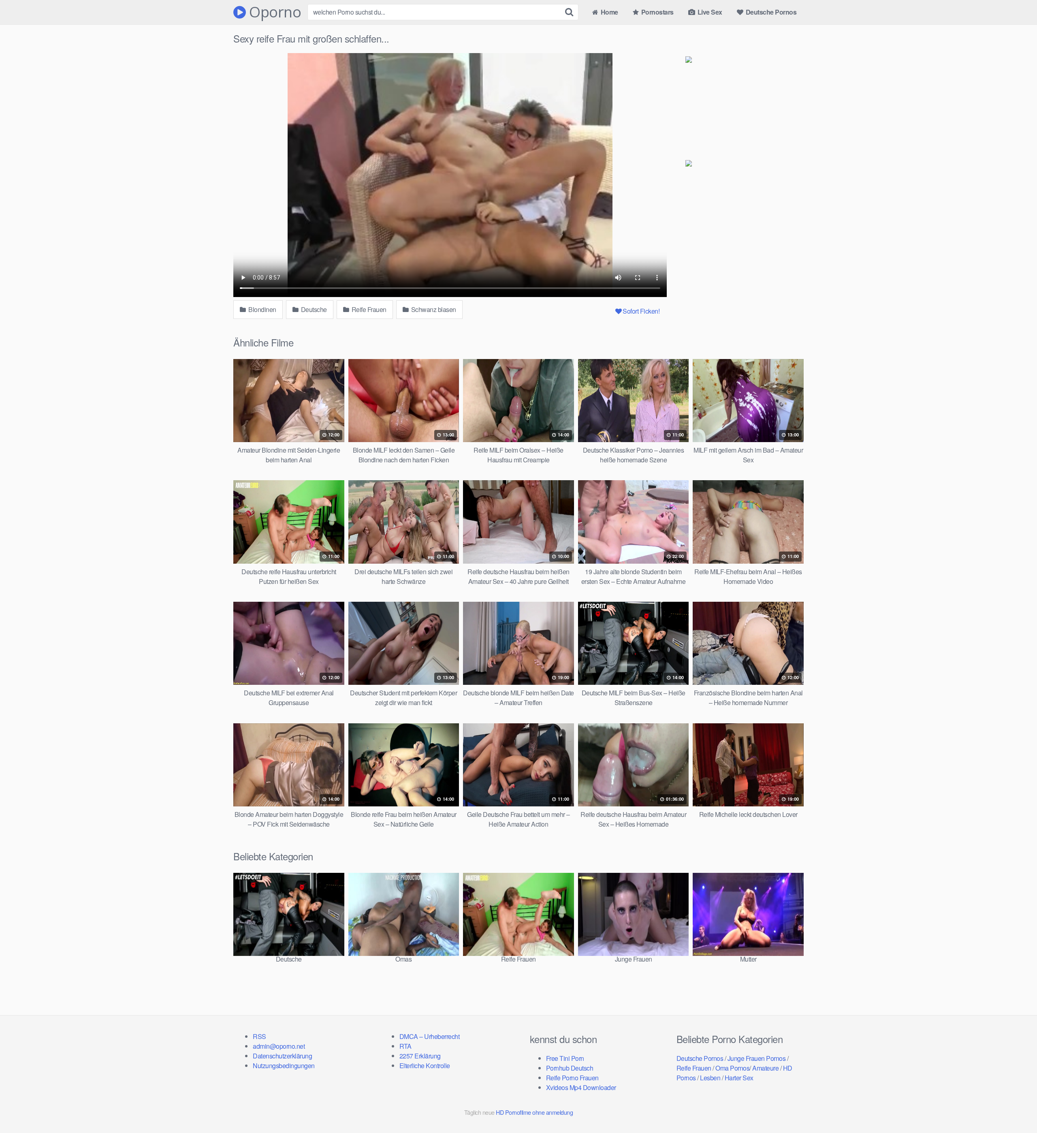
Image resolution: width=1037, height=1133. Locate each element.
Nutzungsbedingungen (284, 1065)
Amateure (765, 1068)
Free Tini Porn (565, 1058)
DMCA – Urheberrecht (429, 1036)
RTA (405, 1046)
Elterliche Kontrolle (424, 1065)
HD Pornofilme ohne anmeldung (534, 1112)
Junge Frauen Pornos (757, 1058)
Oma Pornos (732, 1068)
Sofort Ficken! (641, 311)
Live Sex (709, 12)
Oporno (273, 12)
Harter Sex (739, 1077)
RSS (259, 1036)
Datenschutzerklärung (282, 1055)
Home (608, 12)
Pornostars (657, 12)
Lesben (710, 1077)
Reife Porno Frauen (572, 1077)
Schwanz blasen (433, 309)
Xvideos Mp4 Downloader (581, 1087)
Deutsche (313, 309)
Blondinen (261, 309)
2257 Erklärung (420, 1055)
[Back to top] (1014, 1107)
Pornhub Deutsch (569, 1068)
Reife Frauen (368, 309)
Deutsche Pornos (770, 12)
